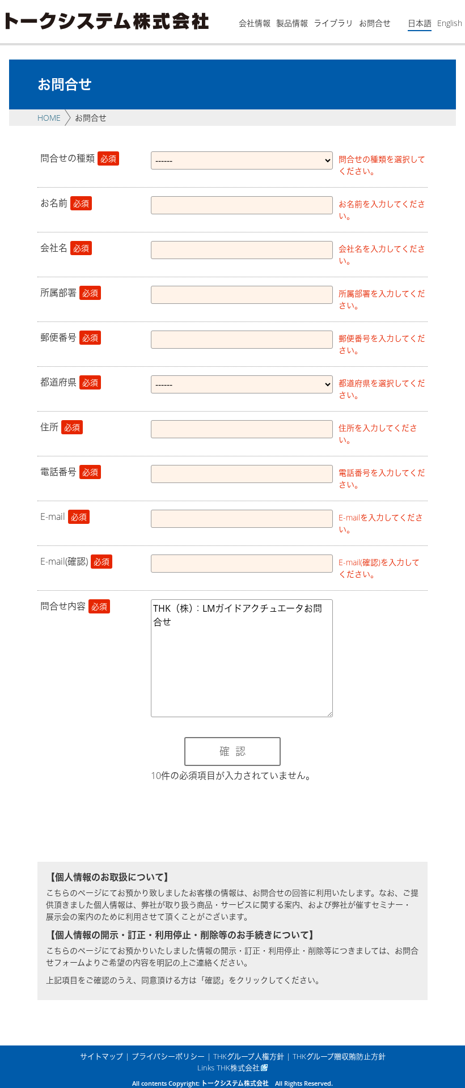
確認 (235, 751)
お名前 (64, 203)
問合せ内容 (73, 606)
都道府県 (69, 382)
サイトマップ (101, 1056)
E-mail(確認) (74, 561)
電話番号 (69, 471)
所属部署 (69, 292)
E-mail (63, 516)
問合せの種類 (78, 158)
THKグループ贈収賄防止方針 (339, 1056)
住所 (60, 427)
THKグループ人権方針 (248, 1056)
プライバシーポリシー (168, 1056)
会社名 (64, 248)
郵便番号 (69, 337)
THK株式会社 (238, 1067)
